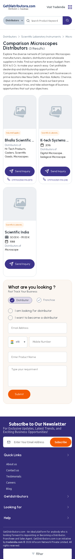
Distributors (12, 20)
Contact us (12, 470)
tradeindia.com (14, 542)
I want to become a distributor (36, 317)
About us (11, 464)
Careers (11, 482)
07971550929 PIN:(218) (58, 180)
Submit (19, 394)
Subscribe (61, 442)
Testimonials (13, 476)
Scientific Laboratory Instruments (41, 36)
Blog (9, 488)
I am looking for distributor (33, 311)
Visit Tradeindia (56, 7)
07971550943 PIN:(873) (22, 180)
